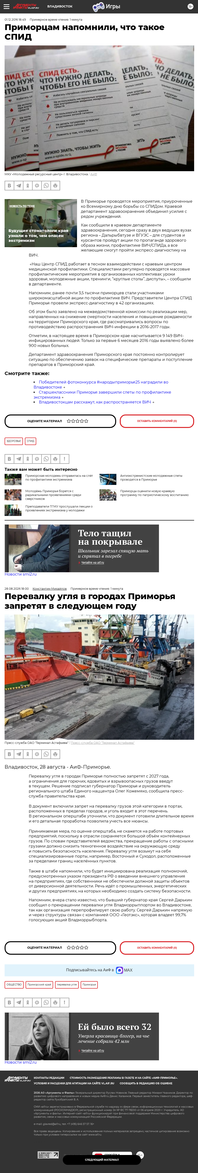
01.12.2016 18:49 (15, 19)
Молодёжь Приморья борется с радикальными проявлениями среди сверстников (53, 495)
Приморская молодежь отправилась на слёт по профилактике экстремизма (59, 477)
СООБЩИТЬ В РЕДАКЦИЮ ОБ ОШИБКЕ (146, 1083)
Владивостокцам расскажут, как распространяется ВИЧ (95, 402)
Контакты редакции (49, 1077)
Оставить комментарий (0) (157, 421)
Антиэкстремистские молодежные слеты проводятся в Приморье (151, 477)
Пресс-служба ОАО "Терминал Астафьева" (102, 743)
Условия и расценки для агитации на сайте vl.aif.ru (74, 1083)
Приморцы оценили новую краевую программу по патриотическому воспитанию (154, 493)
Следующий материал (102, 1159)
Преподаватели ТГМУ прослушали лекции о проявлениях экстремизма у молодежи (59, 508)
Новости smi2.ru (21, 574)
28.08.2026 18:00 (17, 588)
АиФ (93, 174)
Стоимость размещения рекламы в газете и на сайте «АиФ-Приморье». (124, 1077)
